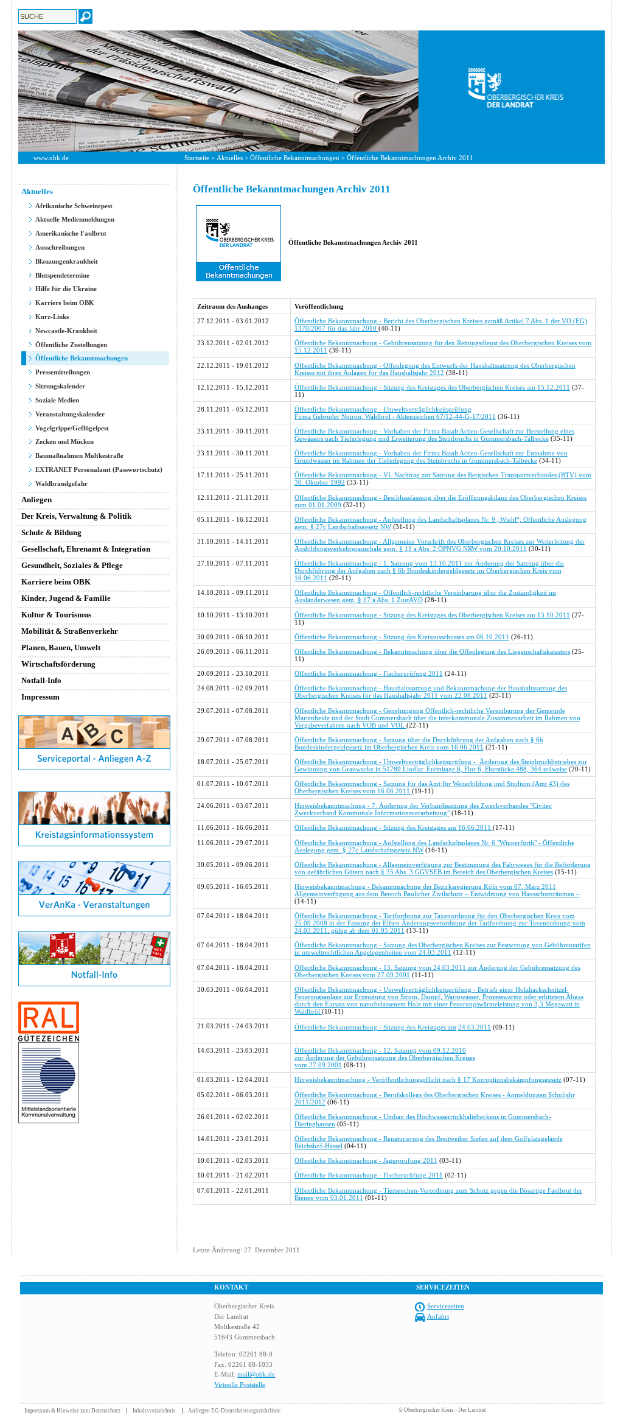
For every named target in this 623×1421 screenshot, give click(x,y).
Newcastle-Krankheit (66, 330)
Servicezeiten (445, 1306)
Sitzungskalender (60, 386)
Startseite (196, 157)
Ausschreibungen (60, 247)
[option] (311, 91)
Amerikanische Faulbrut (70, 233)
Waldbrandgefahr (61, 483)
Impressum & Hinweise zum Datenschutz (72, 1411)
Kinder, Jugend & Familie (66, 598)
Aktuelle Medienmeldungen (74, 219)
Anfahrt (438, 1316)
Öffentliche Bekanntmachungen (294, 157)
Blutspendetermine (62, 275)
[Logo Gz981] (48, 1121)
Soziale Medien (57, 400)
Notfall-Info (41, 680)
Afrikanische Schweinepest (74, 205)
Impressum (40, 696)
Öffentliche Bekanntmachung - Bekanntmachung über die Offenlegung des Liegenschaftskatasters (432, 651)
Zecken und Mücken (64, 441)
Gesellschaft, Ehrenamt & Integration (85, 548)
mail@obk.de (256, 1374)
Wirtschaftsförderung (58, 663)
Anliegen (36, 499)
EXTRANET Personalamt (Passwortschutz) (98, 469)
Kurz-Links (52, 316)
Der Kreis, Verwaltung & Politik (76, 516)
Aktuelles (230, 157)
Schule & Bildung (51, 532)
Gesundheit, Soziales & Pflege (72, 565)
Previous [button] (9, 91)
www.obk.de (51, 157)
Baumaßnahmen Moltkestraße (79, 455)
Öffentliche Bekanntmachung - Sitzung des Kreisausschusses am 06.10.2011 (401, 636)
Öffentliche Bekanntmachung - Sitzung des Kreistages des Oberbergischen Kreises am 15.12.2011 (432, 387)
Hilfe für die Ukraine (66, 288)
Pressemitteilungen (62, 372)
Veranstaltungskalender (70, 414)
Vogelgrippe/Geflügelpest (72, 428)
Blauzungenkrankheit (66, 261)
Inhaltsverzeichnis (154, 1411)
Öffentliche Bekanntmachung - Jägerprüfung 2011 (365, 1160)
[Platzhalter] (94, 789)
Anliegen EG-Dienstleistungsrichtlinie (234, 1411)
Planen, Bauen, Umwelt (60, 647)
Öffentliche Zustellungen (71, 344)
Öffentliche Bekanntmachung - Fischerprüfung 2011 (368, 673)
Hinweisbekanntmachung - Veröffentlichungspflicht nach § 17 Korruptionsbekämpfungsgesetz (428, 1079)
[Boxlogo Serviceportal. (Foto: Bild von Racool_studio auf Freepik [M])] (94, 767)
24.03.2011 (474, 1027)
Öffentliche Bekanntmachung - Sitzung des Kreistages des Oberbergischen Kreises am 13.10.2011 (432, 615)
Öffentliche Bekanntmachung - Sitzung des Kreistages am (375, 1027)
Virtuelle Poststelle (239, 1384)
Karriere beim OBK (64, 302)
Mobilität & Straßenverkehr (69, 631)
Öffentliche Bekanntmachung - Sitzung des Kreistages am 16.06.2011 (393, 827)
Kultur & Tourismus (56, 614)
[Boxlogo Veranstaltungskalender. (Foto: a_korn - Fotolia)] (94, 914)
